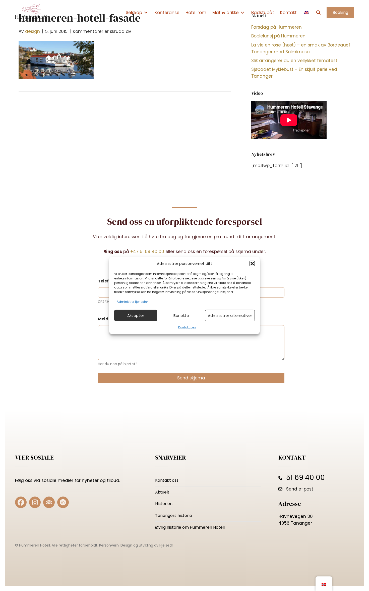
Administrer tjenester (132, 302)
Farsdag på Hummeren (276, 27)
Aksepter (135, 315)
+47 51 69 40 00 (147, 252)
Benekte (181, 315)
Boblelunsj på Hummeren (278, 36)
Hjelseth (166, 545)
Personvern (109, 545)
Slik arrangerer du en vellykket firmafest (294, 61)
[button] (252, 263)
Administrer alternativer (230, 315)
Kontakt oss (187, 327)
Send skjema (191, 378)
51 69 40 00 (305, 477)
